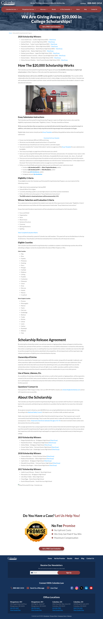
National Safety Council (35, 412)
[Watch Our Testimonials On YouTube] (91, 588)
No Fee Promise (59, 558)
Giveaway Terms (62, 616)
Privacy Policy (53, 616)
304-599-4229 (14, 608)
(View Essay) (54, 440)
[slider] (47, 113)
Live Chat (54, 588)
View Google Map (15, 610)
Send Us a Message (37, 588)
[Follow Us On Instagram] (76, 588)
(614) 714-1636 (78, 608)
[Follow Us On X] (81, 588)
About (78, 9)
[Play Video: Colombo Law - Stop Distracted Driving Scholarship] (51, 99)
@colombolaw (38, 174)
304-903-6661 (35, 608)
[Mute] (66, 113)
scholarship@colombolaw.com (71, 390)
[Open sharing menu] (72, 113)
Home (10, 33)
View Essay (52, 39)
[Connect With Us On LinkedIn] (86, 588)
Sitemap (69, 616)
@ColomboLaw (34, 172)
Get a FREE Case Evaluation (51, 27)
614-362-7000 (56, 608)
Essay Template (47, 132)
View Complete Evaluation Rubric (28, 232)
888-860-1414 (94, 3)
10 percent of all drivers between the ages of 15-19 (45, 420)
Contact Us (94, 9)
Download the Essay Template (51, 138)
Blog (85, 9)
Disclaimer (46, 616)
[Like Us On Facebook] (72, 588)
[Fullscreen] (75, 113)
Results (54, 9)
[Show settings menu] (69, 113)
